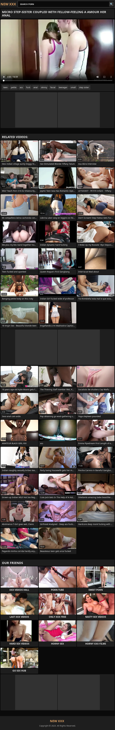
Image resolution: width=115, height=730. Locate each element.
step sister (84, 87)
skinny (44, 87)
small (73, 87)
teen (5, 87)
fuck (28, 87)
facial (52, 87)
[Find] (111, 4)
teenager (63, 87)
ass (21, 87)
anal (36, 87)
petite (13, 87)
